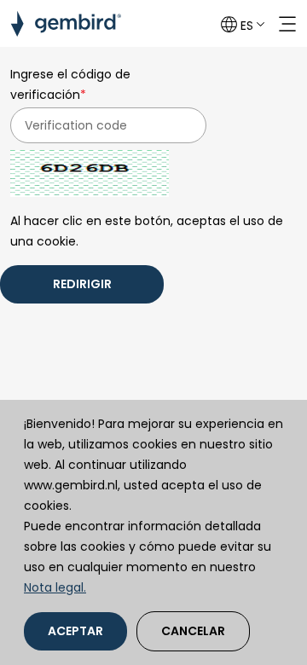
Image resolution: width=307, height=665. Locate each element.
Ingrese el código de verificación (70, 84)
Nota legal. (55, 587)
